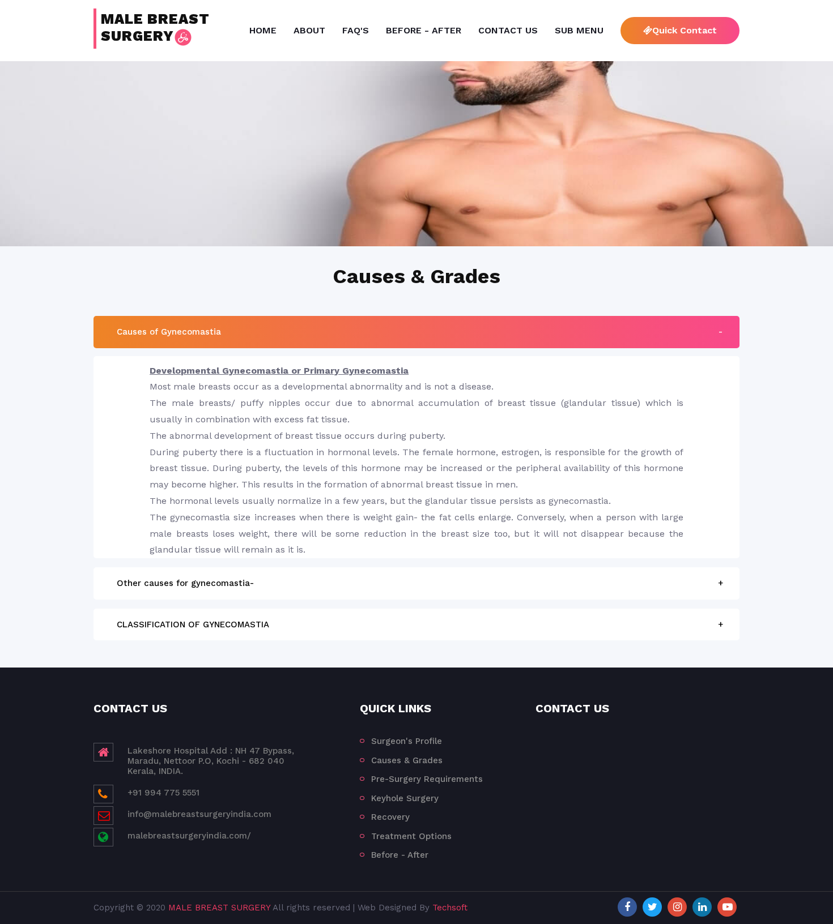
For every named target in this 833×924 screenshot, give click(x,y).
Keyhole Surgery (405, 798)
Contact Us (508, 30)
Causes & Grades (407, 760)
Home (263, 30)
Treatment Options (411, 836)
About (309, 30)
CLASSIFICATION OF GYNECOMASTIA (193, 624)
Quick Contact (684, 30)
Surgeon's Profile (406, 741)
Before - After (423, 30)
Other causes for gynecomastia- (185, 583)
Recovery (390, 817)
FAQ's (355, 30)
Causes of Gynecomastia (169, 332)
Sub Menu (579, 30)
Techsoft (450, 907)
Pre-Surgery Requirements (427, 779)
